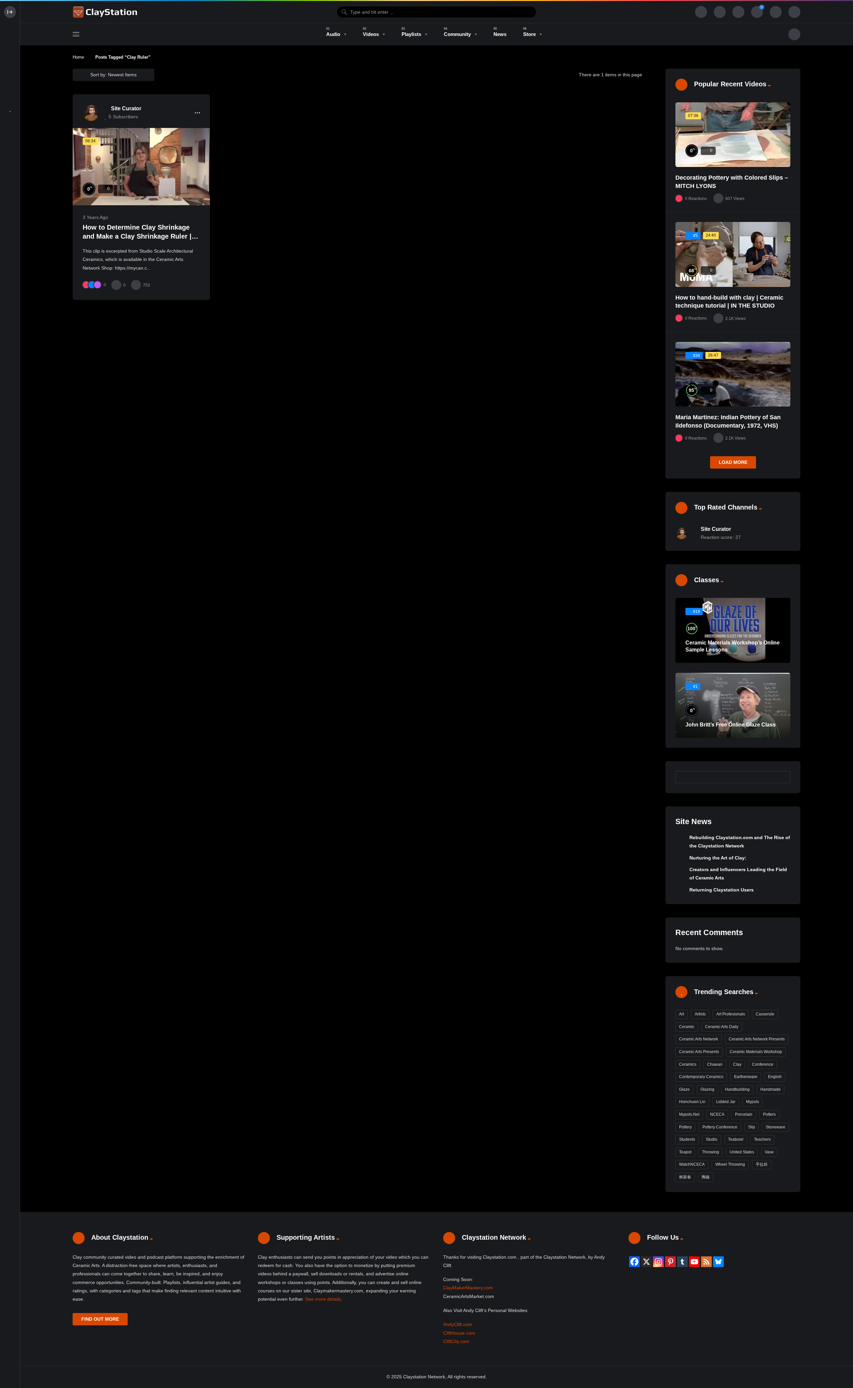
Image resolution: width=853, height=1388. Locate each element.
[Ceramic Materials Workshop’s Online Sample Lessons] (732, 630)
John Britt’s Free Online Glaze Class (730, 724)
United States (742, 1152)
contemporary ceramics (701, 1076)
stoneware (775, 1127)
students (687, 1139)
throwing (710, 1152)
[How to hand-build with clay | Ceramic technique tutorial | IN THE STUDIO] (732, 254)
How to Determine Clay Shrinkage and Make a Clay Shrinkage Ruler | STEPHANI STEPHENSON (137, 236)
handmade (770, 1089)
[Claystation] (106, 12)
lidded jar (725, 1101)
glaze (684, 1089)
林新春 (685, 1177)
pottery (685, 1127)
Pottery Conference (719, 1127)
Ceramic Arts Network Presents (757, 1039)
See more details (323, 1299)
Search (781, 776)
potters (769, 1114)
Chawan (714, 1064)
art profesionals (730, 1014)
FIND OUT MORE (100, 1319)
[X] (646, 1261)
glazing (707, 1089)
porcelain (743, 1114)
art (681, 1014)
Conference (762, 1064)
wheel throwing (730, 1164)
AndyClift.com (457, 1324)
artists (700, 1014)
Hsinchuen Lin (692, 1101)
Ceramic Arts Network (698, 1039)
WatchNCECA (692, 1164)
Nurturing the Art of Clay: (717, 857)
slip (751, 1127)
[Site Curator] (91, 112)
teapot (685, 1152)
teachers (762, 1139)
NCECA (717, 1114)
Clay (737, 1064)
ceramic (686, 1026)
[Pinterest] (670, 1261)
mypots (752, 1101)
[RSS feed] (706, 1261)
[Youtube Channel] (694, 1261)
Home (78, 57)
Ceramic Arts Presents (699, 1051)
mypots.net (689, 1114)
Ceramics (687, 1064)
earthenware (745, 1076)
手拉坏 (762, 1164)
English (775, 1076)
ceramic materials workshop (756, 1051)
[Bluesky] (718, 1261)
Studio (711, 1139)
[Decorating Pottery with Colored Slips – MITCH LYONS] (732, 134)
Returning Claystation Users (721, 889)
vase (769, 1152)
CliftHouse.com (459, 1333)
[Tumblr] (682, 1261)
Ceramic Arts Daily (721, 1026)
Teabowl (735, 1139)
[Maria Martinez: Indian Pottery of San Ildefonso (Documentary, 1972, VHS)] (732, 374)
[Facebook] (634, 1261)
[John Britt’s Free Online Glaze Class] (732, 705)
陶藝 (706, 1177)
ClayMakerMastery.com (468, 1287)
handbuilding (737, 1089)
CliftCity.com (456, 1341)
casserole (765, 1014)
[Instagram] (658, 1261)
